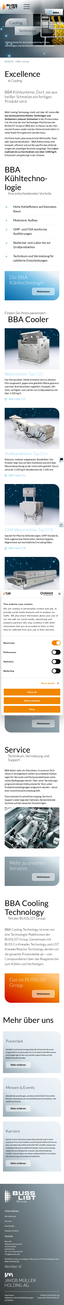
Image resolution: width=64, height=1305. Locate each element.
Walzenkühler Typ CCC (24, 374)
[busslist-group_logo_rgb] (10, 4)
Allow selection (32, 700)
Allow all (32, 692)
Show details (48, 683)
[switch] (56, 652)
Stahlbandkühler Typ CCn (26, 453)
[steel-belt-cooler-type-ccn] (32, 409)
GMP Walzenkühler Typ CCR (29, 529)
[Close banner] (59, 594)
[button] (32, 209)
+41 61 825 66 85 (15, 1251)
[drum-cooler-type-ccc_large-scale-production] (32, 329)
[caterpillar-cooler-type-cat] (32, 558)
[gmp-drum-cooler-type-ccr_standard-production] (32, 485)
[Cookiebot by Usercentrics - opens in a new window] (40, 594)
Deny (32, 709)
